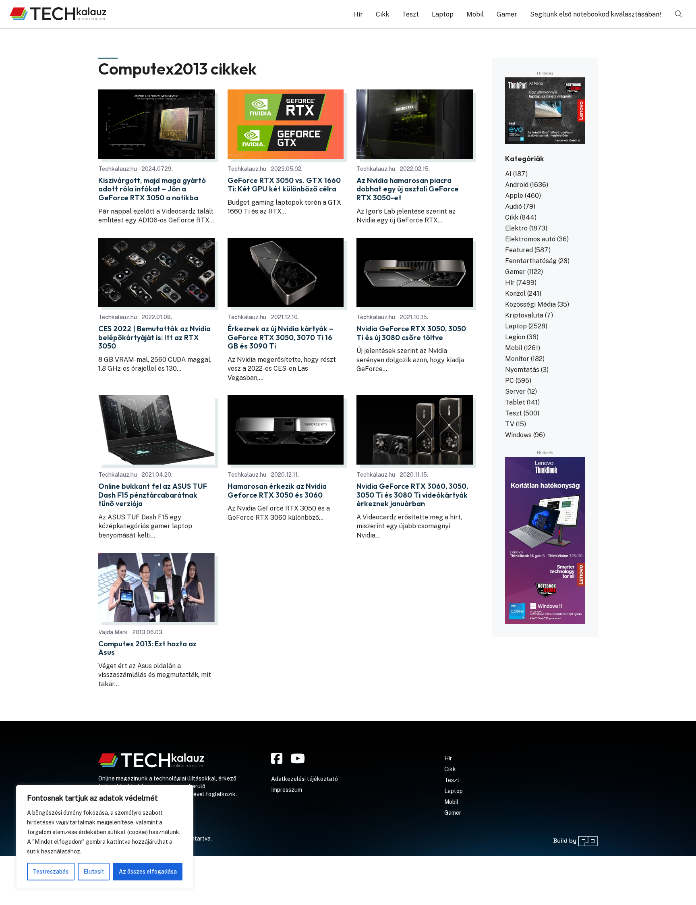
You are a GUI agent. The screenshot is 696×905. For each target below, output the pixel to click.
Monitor (517, 359)
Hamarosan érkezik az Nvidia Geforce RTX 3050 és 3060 (277, 490)
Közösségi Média (530, 304)
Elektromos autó (530, 239)
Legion (515, 337)
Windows (518, 435)
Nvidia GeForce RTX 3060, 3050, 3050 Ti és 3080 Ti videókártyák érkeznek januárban (412, 495)
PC (509, 380)
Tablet (515, 402)
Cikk (382, 14)
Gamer (507, 14)
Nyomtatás (522, 370)
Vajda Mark (113, 632)
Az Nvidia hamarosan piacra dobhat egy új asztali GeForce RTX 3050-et (407, 189)
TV (509, 424)
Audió (513, 206)
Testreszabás (50, 871)
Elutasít (93, 871)
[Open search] (678, 14)
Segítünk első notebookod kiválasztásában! (595, 14)
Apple (514, 195)
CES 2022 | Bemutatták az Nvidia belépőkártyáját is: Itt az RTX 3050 (154, 337)
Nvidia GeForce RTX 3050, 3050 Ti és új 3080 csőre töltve (411, 333)
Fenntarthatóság (531, 261)
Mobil (475, 14)
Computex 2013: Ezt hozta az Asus (147, 648)
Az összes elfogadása (148, 871)
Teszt (410, 14)
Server (515, 391)
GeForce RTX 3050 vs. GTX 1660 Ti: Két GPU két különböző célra (284, 184)
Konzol (515, 293)
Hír (358, 14)
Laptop (443, 14)
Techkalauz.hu (117, 169)
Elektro (516, 228)
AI (508, 174)
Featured (519, 250)
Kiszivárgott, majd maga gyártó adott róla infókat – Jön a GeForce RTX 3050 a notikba (152, 189)
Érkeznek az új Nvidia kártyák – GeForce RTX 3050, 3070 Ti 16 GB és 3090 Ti (280, 337)
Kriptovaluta (524, 315)
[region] (104, 837)
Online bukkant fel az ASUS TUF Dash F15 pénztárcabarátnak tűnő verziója (152, 495)
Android (516, 185)
